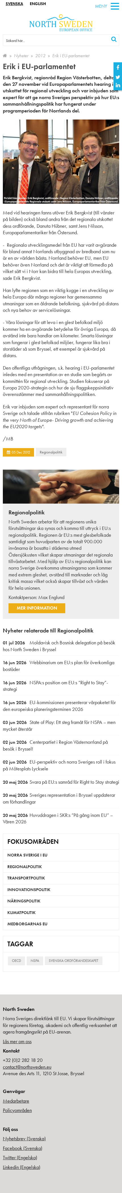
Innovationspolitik (29, 889)
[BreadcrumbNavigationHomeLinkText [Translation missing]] (5, 56)
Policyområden (17, 1110)
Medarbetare (16, 1101)
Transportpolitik (26, 878)
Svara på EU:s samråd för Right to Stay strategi (61, 782)
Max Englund (51, 597)
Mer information (37, 608)
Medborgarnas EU (27, 924)
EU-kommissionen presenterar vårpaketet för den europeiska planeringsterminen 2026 (59, 705)
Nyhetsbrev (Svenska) (24, 1138)
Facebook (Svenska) (22, 1148)
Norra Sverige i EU (27, 855)
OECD (16, 960)
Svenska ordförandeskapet (73, 960)
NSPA (35, 960)
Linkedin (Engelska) (21, 1167)
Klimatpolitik (21, 912)
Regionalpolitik (51, 452)
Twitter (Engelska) (20, 1157)
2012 (40, 56)
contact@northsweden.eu (27, 1067)
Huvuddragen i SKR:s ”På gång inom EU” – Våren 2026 (58, 818)
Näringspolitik (24, 901)
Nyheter (21, 56)
